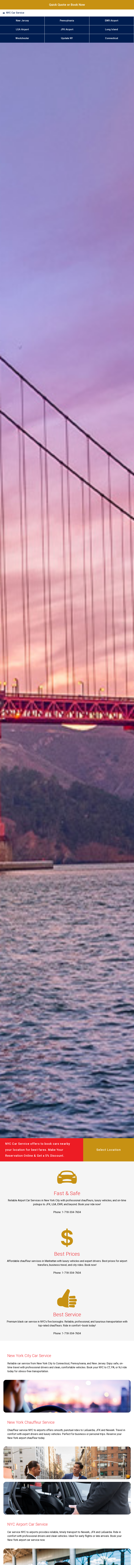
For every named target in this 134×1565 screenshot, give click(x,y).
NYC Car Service (15, 12)
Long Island (111, 29)
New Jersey (22, 20)
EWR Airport (111, 20)
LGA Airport (22, 29)
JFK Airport (67, 29)
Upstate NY (67, 38)
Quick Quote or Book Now (67, 5)
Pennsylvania (67, 20)
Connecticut (111, 38)
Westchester (22, 38)
